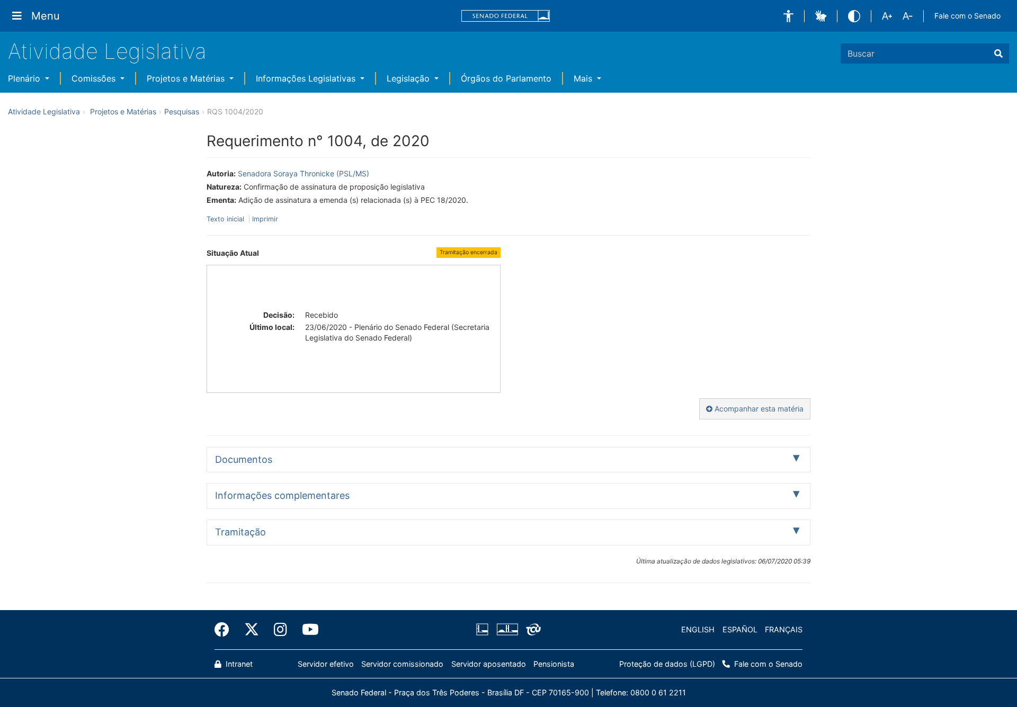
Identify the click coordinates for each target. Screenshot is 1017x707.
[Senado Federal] (505, 16)
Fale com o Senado (967, 15)
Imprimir (265, 219)
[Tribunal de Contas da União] (531, 629)
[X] (251, 630)
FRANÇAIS (783, 629)
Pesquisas (181, 111)
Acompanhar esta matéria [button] (758, 408)
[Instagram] (280, 630)
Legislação (409, 78)
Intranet (238, 663)
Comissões (95, 78)
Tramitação (240, 532)
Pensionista (553, 663)
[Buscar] (998, 53)
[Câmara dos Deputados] (484, 629)
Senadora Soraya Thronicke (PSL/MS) (303, 173)
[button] (788, 16)
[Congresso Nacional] (507, 629)
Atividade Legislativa (107, 51)
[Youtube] (307, 630)
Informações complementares (282, 495)
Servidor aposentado (488, 663)
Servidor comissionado (402, 663)
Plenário (25, 78)
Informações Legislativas (307, 78)
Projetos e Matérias (187, 78)
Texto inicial (226, 219)
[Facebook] (226, 630)
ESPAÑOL (739, 629)
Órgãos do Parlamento (506, 78)
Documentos (243, 459)
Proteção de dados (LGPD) (667, 663)
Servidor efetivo (326, 663)
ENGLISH (698, 629)
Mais (584, 78)
